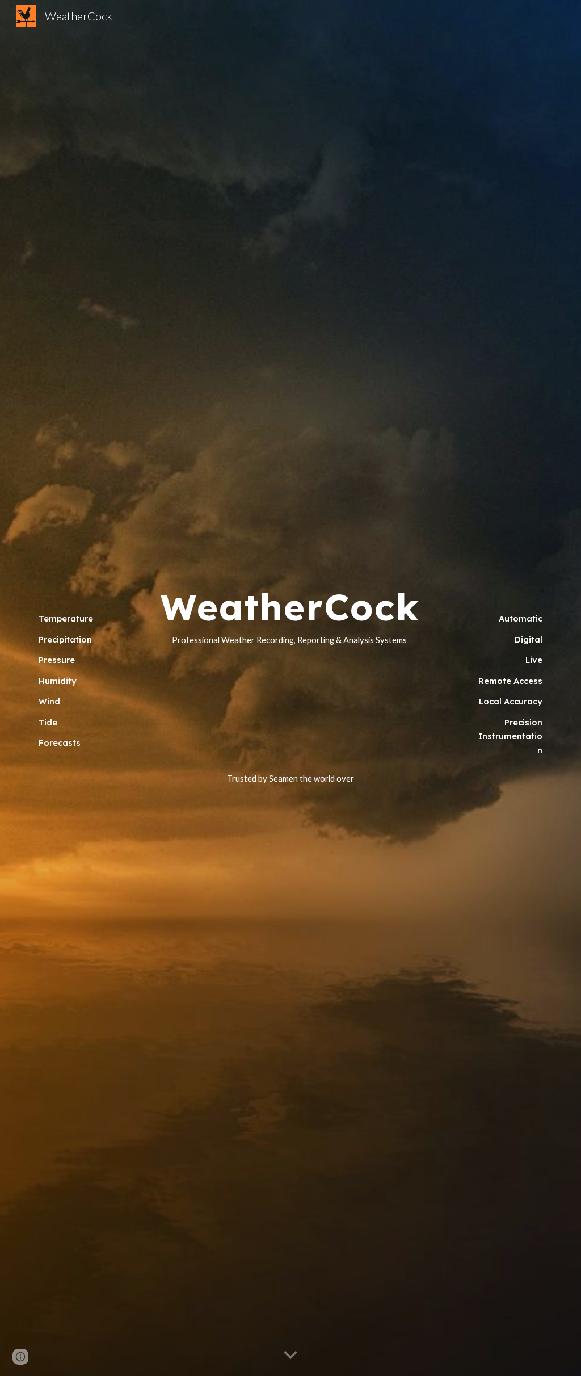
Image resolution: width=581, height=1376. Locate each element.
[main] (71, 688)
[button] (290, 1355)
